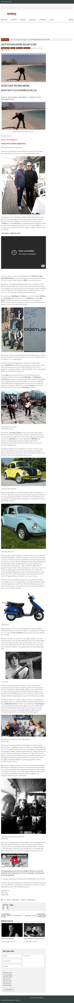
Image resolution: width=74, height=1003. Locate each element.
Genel (13, 48)
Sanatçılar (32, 20)
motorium (23, 899)
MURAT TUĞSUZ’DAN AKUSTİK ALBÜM (34, 939)
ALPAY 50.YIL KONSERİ (8, 939)
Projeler (23, 20)
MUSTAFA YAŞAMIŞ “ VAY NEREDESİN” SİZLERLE (11, 916)
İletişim (51, 20)
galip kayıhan (16, 899)
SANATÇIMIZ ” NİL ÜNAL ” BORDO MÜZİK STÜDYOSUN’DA (35, 916)
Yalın (35, 48)
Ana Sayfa (4, 20)
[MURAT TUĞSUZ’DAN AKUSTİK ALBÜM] (34, 930)
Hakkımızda (42, 20)
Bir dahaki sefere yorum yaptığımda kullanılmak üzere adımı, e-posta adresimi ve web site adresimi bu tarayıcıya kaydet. (7, 979)
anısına (9, 899)
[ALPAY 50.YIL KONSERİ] (12, 930)
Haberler (14, 20)
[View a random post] (69, 20)
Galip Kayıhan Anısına (6, 136)
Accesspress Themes (14, 1000)
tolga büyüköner (31, 899)
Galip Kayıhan (24, 39)
